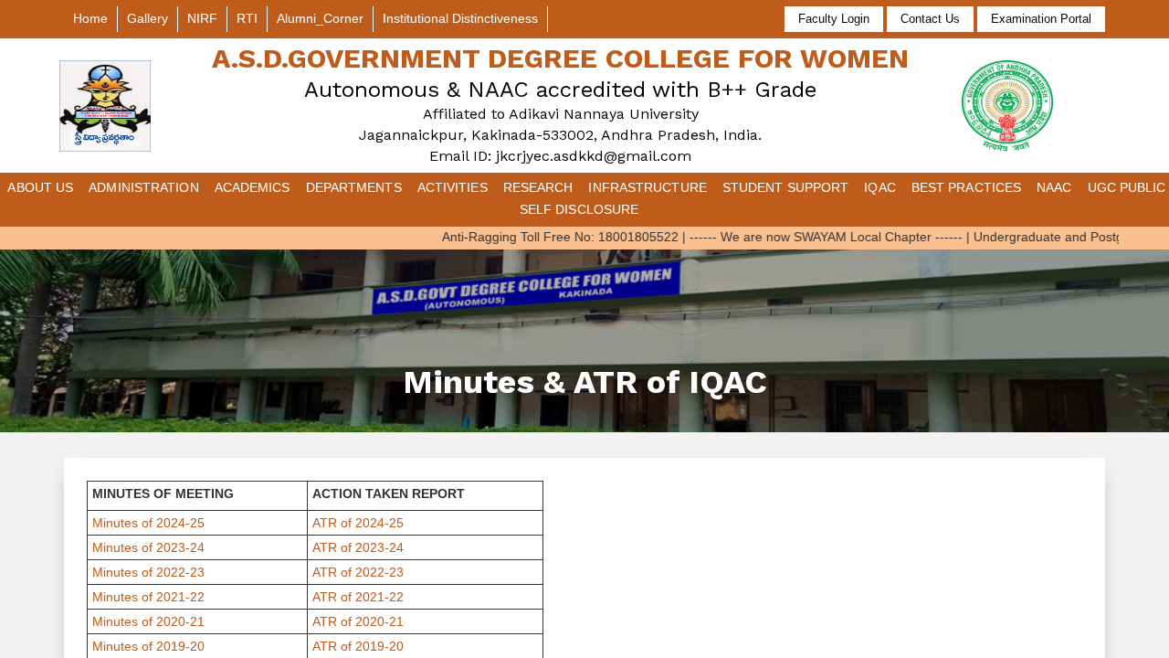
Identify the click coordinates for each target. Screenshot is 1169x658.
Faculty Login (833, 19)
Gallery (147, 18)
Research (538, 187)
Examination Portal (1041, 19)
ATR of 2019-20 (358, 646)
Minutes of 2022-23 (148, 572)
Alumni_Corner (320, 18)
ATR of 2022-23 (358, 572)
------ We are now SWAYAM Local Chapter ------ (807, 236)
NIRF (202, 18)
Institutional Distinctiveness (460, 18)
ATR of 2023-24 (358, 547)
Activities (452, 187)
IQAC (879, 187)
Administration (143, 187)
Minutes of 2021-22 (148, 596)
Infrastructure (647, 187)
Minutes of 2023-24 (148, 547)
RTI (247, 18)
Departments (354, 187)
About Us (40, 187)
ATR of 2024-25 (358, 522)
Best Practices (966, 187)
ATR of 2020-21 (358, 621)
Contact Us (930, 19)
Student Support (785, 187)
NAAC (1054, 187)
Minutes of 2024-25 (148, 522)
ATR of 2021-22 (358, 596)
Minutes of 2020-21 (148, 621)
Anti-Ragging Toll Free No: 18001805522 (542, 236)
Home (90, 18)
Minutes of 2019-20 (148, 646)
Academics (252, 187)
